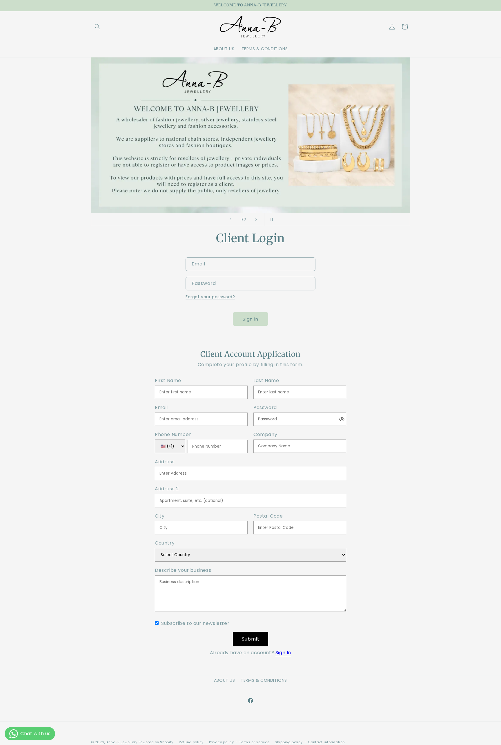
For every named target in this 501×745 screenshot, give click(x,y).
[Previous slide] (230, 219)
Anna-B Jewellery (121, 742)
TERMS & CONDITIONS (264, 680)
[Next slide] (256, 219)
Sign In (283, 652)
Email (161, 408)
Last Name (266, 381)
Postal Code (268, 516)
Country (165, 543)
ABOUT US (224, 680)
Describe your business (183, 570)
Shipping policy (289, 742)
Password (265, 408)
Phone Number (173, 435)
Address (165, 462)
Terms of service (254, 742)
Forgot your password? (210, 297)
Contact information (326, 742)
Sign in (250, 319)
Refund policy (191, 742)
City (159, 516)
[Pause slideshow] (270, 219)
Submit (250, 639)
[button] (97, 26)
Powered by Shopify (156, 742)
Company (265, 435)
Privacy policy (221, 742)
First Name (168, 381)
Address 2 (167, 489)
